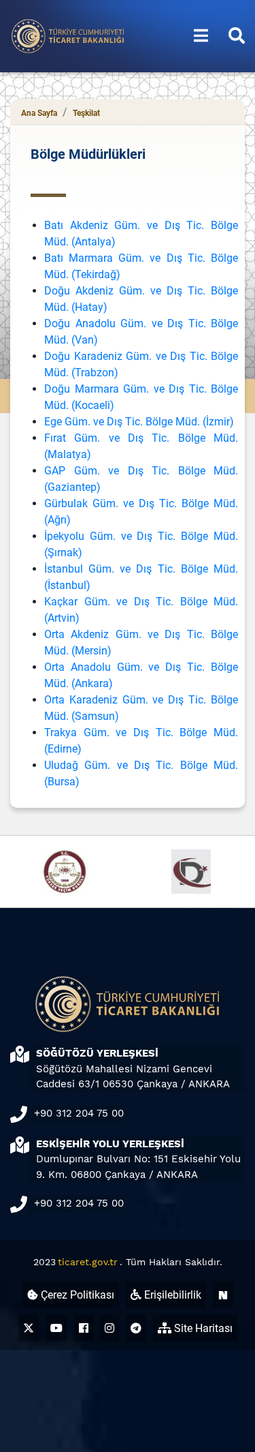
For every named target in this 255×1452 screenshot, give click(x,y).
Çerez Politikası (76, 1294)
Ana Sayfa (39, 113)
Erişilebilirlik (171, 1294)
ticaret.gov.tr (88, 1261)
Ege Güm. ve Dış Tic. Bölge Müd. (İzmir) (139, 421)
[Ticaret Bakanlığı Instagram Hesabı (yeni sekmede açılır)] (109, 1328)
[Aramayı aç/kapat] (236, 36)
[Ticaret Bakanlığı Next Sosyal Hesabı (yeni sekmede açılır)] (223, 1295)
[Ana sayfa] (68, 35)
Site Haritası (202, 1328)
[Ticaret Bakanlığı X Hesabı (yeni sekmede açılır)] (28, 1328)
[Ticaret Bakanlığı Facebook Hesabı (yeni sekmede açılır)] (83, 1328)
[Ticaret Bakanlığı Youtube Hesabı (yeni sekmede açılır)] (56, 1328)
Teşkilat (86, 113)
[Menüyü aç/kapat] (201, 36)
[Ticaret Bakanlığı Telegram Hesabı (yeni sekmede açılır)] (136, 1328)
